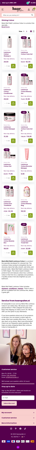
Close (18, 412)
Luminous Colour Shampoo (7, 54)
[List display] (33, 31)
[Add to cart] (13, 66)
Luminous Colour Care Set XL (27, 129)
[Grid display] (31, 31)
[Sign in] (29, 9)
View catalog (3, 9)
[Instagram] (11, 429)
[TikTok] (25, 429)
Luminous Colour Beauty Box (9, 241)
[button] (9, 66)
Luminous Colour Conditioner (8, 91)
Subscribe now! (9, 403)
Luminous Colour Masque (9, 128)
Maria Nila (7, 50)
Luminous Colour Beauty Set (26, 91)
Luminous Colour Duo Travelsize (8, 203)
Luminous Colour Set (8, 165)
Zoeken (32, 15)
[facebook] (20, 429)
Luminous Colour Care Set (27, 53)
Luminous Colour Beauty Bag (26, 203)
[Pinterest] (15, 429)
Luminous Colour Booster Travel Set (26, 241)
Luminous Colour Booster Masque (26, 166)
